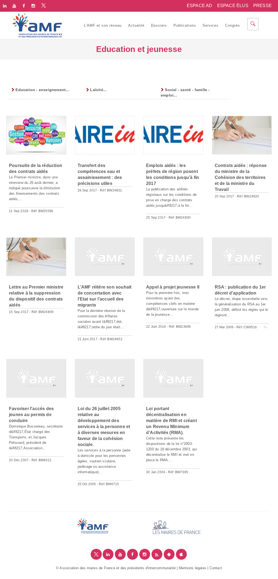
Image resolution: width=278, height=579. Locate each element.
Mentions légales (192, 568)
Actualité (136, 25)
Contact (216, 568)
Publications (184, 25)
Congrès (232, 25)
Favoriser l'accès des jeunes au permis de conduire (31, 414)
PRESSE (262, 5)
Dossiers (159, 25)
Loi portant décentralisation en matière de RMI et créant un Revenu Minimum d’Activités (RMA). (171, 420)
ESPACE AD (199, 5)
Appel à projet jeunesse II (172, 287)
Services (211, 25)
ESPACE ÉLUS (232, 5)
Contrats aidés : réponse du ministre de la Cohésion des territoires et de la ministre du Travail (241, 177)
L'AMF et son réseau (103, 25)
